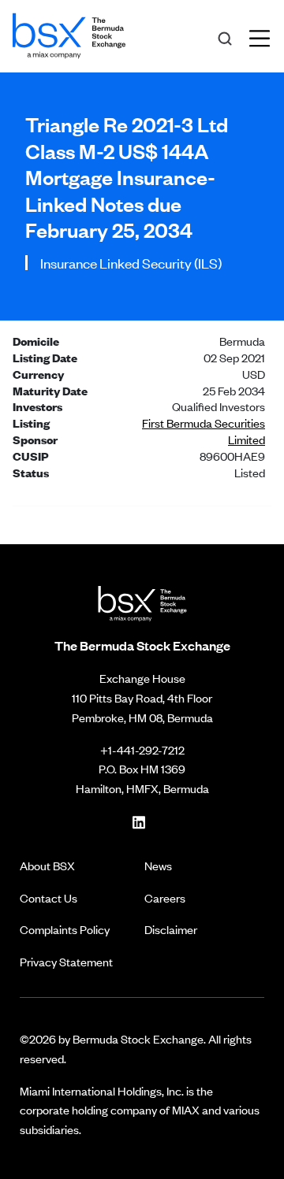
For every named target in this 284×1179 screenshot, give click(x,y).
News (158, 865)
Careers (164, 897)
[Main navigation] (264, 36)
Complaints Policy (65, 929)
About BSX (47, 865)
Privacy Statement (66, 961)
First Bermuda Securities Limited (203, 430)
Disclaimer (170, 929)
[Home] (69, 33)
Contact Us (48, 897)
